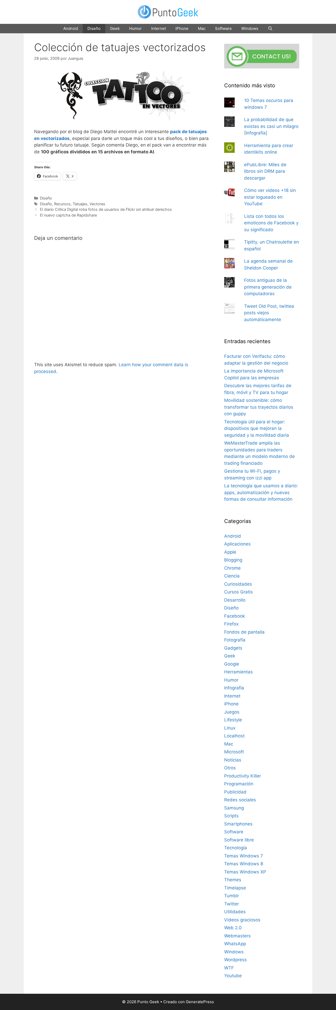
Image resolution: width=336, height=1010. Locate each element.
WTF (229, 967)
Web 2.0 (233, 927)
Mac (202, 28)
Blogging (233, 560)
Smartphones (238, 824)
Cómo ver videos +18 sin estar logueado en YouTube (270, 197)
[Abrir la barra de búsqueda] (270, 28)
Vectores (97, 204)
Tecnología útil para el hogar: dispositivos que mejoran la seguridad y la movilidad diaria (256, 428)
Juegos (231, 712)
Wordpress (235, 959)
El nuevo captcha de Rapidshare (68, 215)
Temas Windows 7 (243, 855)
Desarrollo (234, 600)
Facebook (234, 616)
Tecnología (235, 847)
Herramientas (238, 671)
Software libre (239, 839)
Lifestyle (233, 719)
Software (223, 28)
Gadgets (233, 648)
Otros (230, 767)
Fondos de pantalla (244, 632)
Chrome (232, 568)
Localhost (234, 735)
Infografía (234, 687)
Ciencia (232, 576)
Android (70, 28)
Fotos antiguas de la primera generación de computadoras (268, 287)
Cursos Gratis (238, 592)
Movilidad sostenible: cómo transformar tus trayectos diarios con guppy (258, 407)
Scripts (231, 815)
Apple (230, 552)
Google (231, 664)
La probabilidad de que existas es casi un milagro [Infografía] (271, 126)
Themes (232, 879)
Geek (115, 28)
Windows (249, 28)
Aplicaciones (237, 544)
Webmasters (237, 935)
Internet (158, 28)
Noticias (232, 760)
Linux (229, 728)
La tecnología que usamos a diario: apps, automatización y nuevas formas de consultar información (261, 492)
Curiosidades (238, 584)
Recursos (62, 204)
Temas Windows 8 (243, 863)
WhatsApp (235, 943)
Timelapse (235, 887)
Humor (135, 28)
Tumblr (231, 895)
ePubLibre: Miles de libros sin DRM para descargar (265, 171)
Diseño (94, 28)
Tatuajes (80, 204)
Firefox (231, 623)
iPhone (181, 28)
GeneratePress (200, 1001)
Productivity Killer (242, 776)
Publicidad (235, 792)
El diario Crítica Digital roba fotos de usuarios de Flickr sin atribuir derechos (106, 209)
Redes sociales (240, 799)
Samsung (234, 808)
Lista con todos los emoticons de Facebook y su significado (271, 223)
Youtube (233, 975)
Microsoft (234, 751)
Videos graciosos (242, 919)
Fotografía (234, 639)
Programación (238, 783)
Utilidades (235, 911)
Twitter (231, 903)
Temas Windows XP (245, 871)
